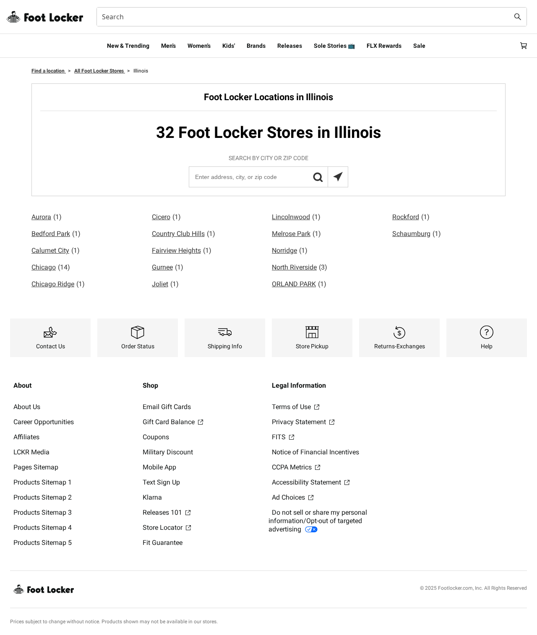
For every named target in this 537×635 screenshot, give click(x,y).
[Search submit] (518, 17)
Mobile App (159, 467)
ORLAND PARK (299, 284)
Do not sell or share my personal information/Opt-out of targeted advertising (317, 520)
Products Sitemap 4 (42, 527)
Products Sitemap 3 (42, 512)
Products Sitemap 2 (42, 497)
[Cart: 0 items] (523, 46)
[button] (318, 177)
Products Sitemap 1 (42, 482)
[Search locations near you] (338, 177)
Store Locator (163, 527)
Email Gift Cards (167, 407)
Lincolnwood (296, 217)
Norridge (290, 250)
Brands (256, 45)
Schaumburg (416, 234)
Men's (168, 45)
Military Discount (168, 452)
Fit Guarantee (162, 543)
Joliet (165, 284)
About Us (26, 407)
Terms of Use (292, 407)
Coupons (156, 437)
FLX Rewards (384, 45)
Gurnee (167, 267)
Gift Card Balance (169, 422)
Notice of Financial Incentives (315, 452)
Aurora (46, 217)
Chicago (50, 267)
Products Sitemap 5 (42, 543)
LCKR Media (31, 452)
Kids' (228, 45)
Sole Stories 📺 (334, 45)
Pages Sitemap (35, 467)
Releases (289, 45)
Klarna (152, 497)
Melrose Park (296, 234)
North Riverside (299, 267)
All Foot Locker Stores (99, 71)
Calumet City (55, 250)
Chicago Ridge (58, 284)
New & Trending (128, 45)
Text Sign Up (161, 482)
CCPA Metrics (292, 467)
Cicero (166, 217)
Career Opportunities (43, 422)
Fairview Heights (181, 250)
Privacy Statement (300, 422)
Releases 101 (163, 512)
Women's (199, 45)
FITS (279, 437)
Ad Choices (289, 497)
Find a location (48, 71)
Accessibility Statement (307, 482)
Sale (419, 45)
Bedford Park (56, 234)
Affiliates (26, 437)
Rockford (411, 217)
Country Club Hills (183, 234)
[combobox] (312, 17)
